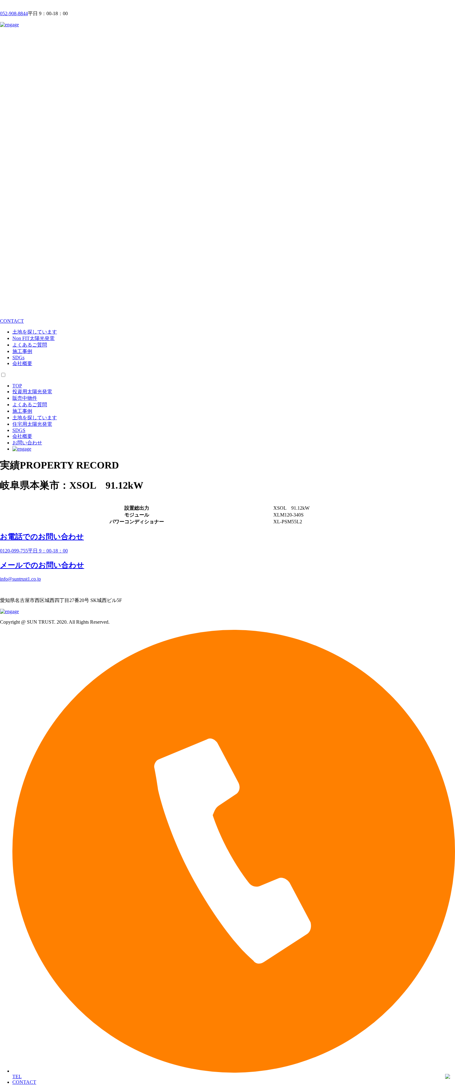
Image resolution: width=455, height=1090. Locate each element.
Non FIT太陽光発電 (33, 338)
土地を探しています (34, 331)
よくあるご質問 (29, 344)
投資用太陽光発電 (32, 391)
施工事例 (22, 351)
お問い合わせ (27, 442)
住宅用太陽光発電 (32, 424)
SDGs (18, 357)
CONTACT (24, 1082)
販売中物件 (24, 398)
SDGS (18, 430)
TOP (17, 385)
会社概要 (22, 363)
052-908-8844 (14, 13)
